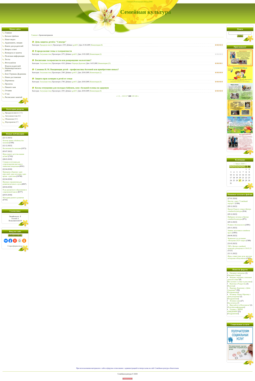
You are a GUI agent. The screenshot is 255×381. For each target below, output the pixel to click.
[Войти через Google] (19, 241)
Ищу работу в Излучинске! (240, 305)
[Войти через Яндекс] (15, 241)
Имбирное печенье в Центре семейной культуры (238, 218)
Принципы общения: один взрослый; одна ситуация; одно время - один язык (14, 174)
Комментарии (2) (95, 54)
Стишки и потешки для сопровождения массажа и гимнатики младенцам (12, 164)
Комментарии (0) (97, 45)
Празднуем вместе (12, 113)
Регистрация (138, 2)
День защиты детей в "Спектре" (50, 42)
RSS (150, 2)
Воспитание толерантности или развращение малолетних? (63, 60)
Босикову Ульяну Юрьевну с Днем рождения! (239, 295)
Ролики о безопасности (236, 225)
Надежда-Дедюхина (78, 63)
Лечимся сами (235, 301)
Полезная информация (236, 307)
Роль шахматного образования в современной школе (15, 191)
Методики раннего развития (13, 198)
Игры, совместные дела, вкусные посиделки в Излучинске (240, 257)
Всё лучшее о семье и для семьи (240, 282)
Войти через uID (15, 235)
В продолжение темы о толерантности (53, 51)
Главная (130, 2)
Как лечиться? (233, 303)
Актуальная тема (11, 116)
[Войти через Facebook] (10, 241)
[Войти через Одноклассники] (24, 241)
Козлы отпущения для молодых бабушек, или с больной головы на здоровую (72, 88)
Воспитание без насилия (12, 148)
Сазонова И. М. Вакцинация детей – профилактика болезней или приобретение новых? (77, 69)
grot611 (75, 45)
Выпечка (231, 286)
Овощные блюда (234, 275)
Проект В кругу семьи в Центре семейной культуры (239, 210)
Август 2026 (240, 164)
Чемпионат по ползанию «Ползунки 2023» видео (237, 239)
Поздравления (233, 292)
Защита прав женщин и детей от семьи (53, 78)
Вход (146, 2)
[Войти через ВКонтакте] (6, 241)
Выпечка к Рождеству (238, 284)
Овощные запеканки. (237, 273)
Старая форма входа (15, 246)
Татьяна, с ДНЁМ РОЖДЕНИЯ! (235, 310)
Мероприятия (10, 122)
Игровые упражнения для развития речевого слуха (12, 183)
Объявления (9, 119)
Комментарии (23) (104, 63)
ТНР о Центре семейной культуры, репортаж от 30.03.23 (240, 247)
